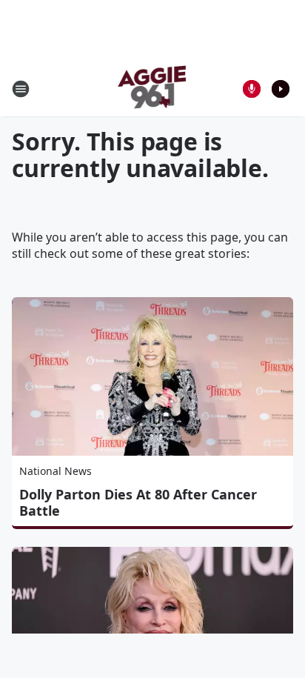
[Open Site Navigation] (21, 89)
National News (55, 471)
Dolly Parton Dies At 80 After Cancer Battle (138, 502)
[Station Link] (153, 88)
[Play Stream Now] (280, 89)
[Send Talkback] (252, 89)
